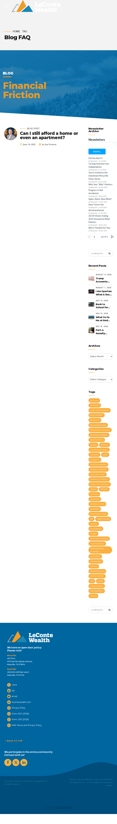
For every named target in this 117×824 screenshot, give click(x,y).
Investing (94, 509)
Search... (97, 151)
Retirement (95, 561)
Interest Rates (97, 504)
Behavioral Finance (100, 430)
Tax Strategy (96, 591)
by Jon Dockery (49, 144)
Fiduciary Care (97, 474)
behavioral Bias (98, 425)
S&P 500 (93, 566)
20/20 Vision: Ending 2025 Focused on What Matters (99, 218)
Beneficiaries (96, 440)
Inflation (94, 499)
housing (94, 494)
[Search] (109, 253)
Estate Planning (98, 464)
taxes (100, 581)
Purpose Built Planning (97, 550)
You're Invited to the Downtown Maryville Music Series (98, 175)
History (104, 489)
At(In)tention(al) (96, 210)
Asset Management (99, 410)
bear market (96, 415)
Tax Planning (96, 586)
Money (93, 534)
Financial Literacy (99, 479)
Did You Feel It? (95, 158)
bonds (93, 445)
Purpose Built (97, 543)
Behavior (95, 420)
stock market (97, 576)
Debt (105, 455)
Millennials (96, 529)
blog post (33, 128)
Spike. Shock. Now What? (100, 199)
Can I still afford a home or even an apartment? (49, 135)
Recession (95, 556)
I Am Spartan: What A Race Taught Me (104, 293)
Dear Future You (96, 204)
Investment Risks (98, 514)
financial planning (99, 484)
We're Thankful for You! (99, 227)
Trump (93, 596)
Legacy (93, 524)
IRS (91, 519)
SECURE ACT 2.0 (97, 571)
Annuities (94, 405)
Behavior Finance (99, 435)
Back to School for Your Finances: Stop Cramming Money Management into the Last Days (104, 306)
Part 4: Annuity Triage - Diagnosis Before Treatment (102, 332)
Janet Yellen (103, 519)
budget (104, 445)
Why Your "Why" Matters (100, 184)
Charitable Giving (99, 450)
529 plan (94, 400)
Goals (93, 489)
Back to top (15, 741)
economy (95, 460)
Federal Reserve (98, 469)
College (94, 455)
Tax (92, 581)
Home (16, 31)
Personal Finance (99, 538)
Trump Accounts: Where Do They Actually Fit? (104, 280)
